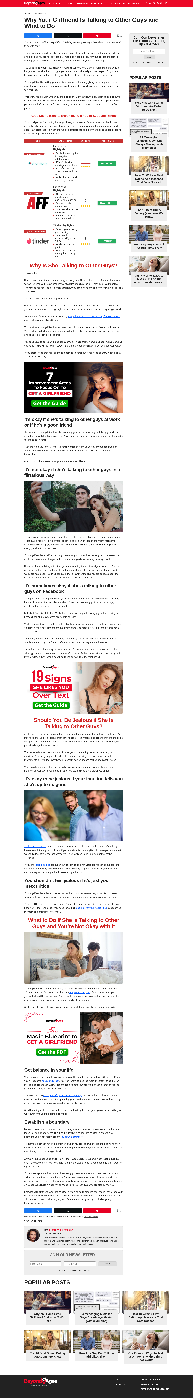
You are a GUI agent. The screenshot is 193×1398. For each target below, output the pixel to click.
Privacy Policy (150, 1379)
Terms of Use (149, 1384)
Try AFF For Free (107, 203)
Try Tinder (107, 241)
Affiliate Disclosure (155, 1389)
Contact (122, 1384)
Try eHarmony (107, 163)
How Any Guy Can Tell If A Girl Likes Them (149, 246)
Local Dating (131, 3)
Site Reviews (112, 3)
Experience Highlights (59, 148)
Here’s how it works (91, 1217)
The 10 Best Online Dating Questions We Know (149, 213)
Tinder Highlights (63, 225)
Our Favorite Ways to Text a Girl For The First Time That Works (149, 279)
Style (70, 3)
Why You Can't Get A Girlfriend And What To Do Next (149, 106)
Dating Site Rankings (89, 3)
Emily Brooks (61, 1230)
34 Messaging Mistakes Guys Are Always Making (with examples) (149, 142)
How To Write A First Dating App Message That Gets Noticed (149, 179)
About (120, 1379)
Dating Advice (56, 3)
